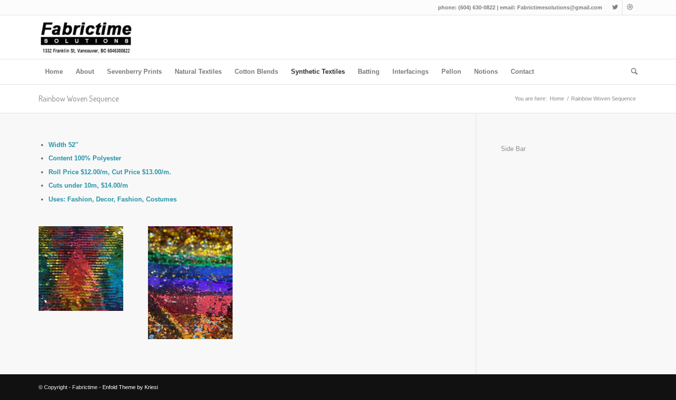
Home (557, 98)
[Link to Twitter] (615, 7)
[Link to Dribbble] (630, 7)
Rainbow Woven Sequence (79, 98)
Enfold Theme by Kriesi (130, 387)
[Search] (631, 71)
